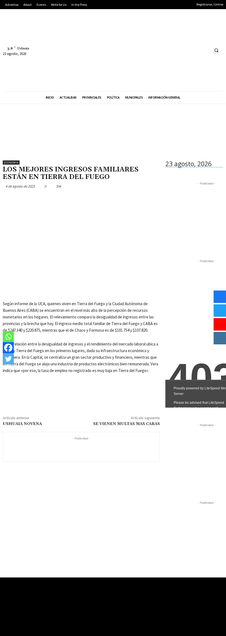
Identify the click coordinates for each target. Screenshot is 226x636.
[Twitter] (204, 50)
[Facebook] (184, 50)
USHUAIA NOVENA (22, 423)
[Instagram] (194, 50)
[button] (216, 50)
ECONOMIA (11, 162)
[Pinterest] (33, 199)
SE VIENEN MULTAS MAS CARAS (126, 423)
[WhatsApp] (46, 199)
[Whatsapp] (8, 336)
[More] (59, 199)
